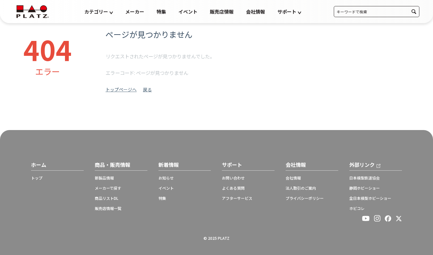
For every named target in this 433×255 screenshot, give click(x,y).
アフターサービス (237, 198)
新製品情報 (104, 178)
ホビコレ (357, 208)
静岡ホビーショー (364, 188)
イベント (187, 11)
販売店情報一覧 (108, 208)
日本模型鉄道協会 (364, 178)
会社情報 (255, 11)
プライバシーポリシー (305, 198)
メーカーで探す (108, 188)
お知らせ (166, 178)
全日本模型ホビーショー (370, 198)
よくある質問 (233, 188)
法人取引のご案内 (301, 188)
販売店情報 (222, 11)
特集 (161, 11)
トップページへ (121, 89)
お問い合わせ (233, 178)
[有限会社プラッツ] (33, 11)
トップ (36, 178)
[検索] (413, 11)
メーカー (134, 11)
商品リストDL (106, 198)
